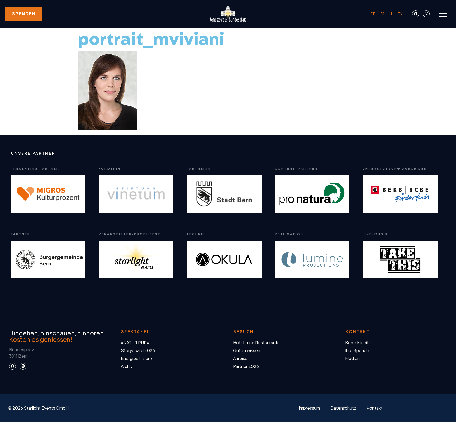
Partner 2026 (246, 366)
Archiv (126, 366)
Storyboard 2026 (138, 350)
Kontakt (375, 408)
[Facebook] (415, 13)
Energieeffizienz (137, 358)
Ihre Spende (357, 350)
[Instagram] (426, 13)
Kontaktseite (358, 342)
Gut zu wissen (246, 350)
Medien (352, 358)
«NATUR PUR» (135, 342)
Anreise (240, 358)
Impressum (309, 408)
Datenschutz (343, 408)
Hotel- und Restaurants (256, 342)
